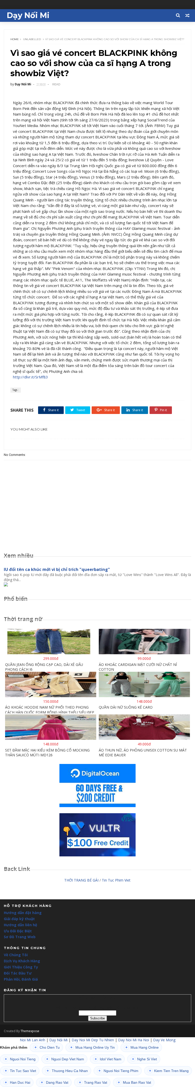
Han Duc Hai (17, 1082)
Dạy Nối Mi (28, 15)
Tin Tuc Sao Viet (20, 1071)
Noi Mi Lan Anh (32, 1039)
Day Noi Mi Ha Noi (133, 1039)
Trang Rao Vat (93, 1082)
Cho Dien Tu (47, 1047)
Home (14, 39)
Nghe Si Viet (144, 1059)
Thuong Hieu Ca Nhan (67, 1071)
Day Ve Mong (164, 1039)
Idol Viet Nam (108, 1059)
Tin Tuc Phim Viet (116, 880)
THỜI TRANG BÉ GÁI (81, 880)
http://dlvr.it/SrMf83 (30, 376)
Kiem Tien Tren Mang (169, 1071)
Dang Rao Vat (54, 1082)
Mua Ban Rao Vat (134, 1082)
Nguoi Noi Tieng (20, 1059)
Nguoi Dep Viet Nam (65, 1059)
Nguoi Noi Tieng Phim (118, 1071)
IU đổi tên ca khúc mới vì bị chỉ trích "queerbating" (57, 569)
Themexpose (30, 1031)
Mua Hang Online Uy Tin (92, 1047)
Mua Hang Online (142, 1047)
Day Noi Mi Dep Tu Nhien (93, 1039)
